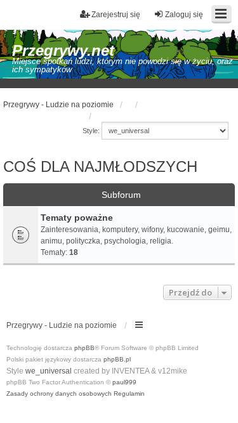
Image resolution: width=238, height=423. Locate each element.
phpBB (84, 347)
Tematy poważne (77, 217)
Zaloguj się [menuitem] (184, 14)
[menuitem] (59, 394)
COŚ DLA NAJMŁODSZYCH (100, 166)
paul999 (124, 382)
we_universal (48, 371)
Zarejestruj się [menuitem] (115, 14)
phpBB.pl (117, 359)
